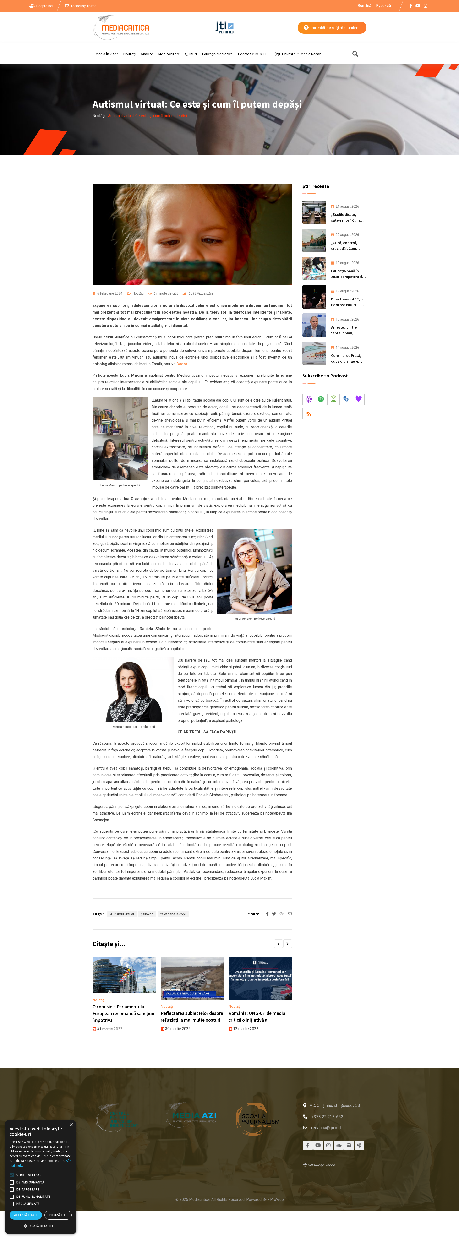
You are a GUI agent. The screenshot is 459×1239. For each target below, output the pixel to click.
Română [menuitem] (364, 5)
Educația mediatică (217, 53)
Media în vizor (107, 53)
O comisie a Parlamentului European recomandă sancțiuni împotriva (124, 1013)
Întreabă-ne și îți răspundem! (335, 28)
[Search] (355, 54)
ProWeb (277, 1199)
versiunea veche (321, 1165)
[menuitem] (364, 5)
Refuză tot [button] (58, 1215)
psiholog (147, 914)
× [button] (71, 1125)
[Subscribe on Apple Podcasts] (308, 399)
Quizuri (191, 53)
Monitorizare (169, 53)
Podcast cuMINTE (252, 53)
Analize (147, 53)
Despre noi (44, 6)
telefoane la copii (173, 914)
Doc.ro (181, 364)
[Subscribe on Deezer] (358, 399)
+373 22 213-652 (327, 1116)
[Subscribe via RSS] (308, 413)
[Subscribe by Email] (346, 399)
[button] (278, 943)
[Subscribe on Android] (333, 399)
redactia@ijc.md (83, 6)
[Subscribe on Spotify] (321, 399)
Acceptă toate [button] (26, 1215)
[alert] (40, 1177)
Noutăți (129, 53)
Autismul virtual (122, 914)
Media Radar (311, 53)
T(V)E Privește (283, 53)
